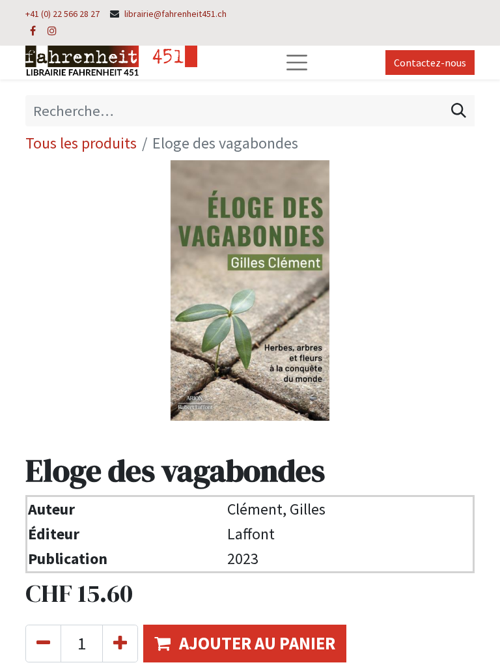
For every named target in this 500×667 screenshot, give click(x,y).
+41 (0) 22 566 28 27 (62, 14)
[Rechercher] (459, 110)
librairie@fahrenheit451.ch (175, 14)
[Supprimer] (43, 643)
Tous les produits (81, 143)
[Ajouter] (120, 643)
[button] (244, 643)
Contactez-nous (430, 62)
